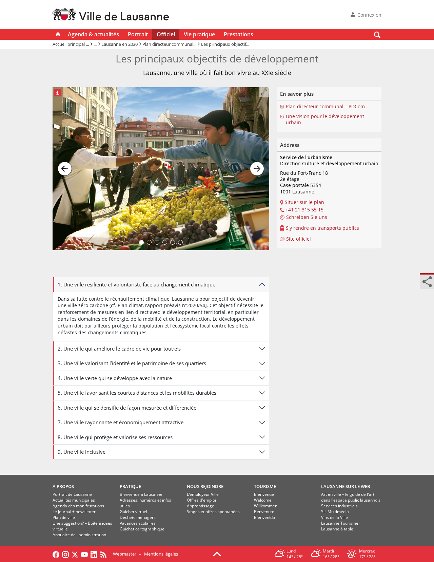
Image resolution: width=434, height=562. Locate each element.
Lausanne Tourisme (339, 523)
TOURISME (265, 486)
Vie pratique (199, 34)
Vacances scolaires (138, 523)
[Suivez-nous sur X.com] (75, 554)
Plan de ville (64, 517)
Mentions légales (161, 554)
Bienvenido (264, 517)
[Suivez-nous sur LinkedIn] (94, 554)
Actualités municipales (74, 500)
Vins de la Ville (334, 517)
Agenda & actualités (93, 34)
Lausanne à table (337, 529)
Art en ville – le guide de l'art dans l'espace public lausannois (350, 497)
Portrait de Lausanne (72, 494)
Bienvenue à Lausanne (141, 494)
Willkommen (265, 506)
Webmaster (124, 554)
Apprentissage (200, 506)
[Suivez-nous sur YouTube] (84, 554)
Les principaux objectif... (225, 44)
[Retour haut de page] (217, 553)
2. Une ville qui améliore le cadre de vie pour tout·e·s (119, 348)
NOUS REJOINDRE (205, 486)
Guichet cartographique (142, 529)
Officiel (166, 34)
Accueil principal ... (71, 44)
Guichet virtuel (133, 511)
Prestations (238, 34)
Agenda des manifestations (78, 506)
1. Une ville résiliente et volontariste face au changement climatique (136, 284)
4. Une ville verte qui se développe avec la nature (115, 378)
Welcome (263, 500)
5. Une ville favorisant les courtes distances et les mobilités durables (137, 392)
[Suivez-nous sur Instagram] (65, 554)
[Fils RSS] (105, 554)
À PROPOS (63, 486)
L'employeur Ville (203, 494)
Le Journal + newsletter (74, 511)
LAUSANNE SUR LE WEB (345, 486)
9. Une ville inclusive (81, 451)
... (95, 44)
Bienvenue (264, 494)
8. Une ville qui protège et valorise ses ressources (115, 437)
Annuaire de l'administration (79, 535)
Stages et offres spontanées (213, 511)
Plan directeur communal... (169, 44)
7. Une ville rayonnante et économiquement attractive (120, 422)
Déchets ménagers (138, 517)
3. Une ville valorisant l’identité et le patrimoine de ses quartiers (132, 363)
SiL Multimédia (335, 511)
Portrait (138, 34)
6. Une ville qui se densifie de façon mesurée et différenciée (127, 407)
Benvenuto (264, 511)
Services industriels (339, 506)
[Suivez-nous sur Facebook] (56, 554)
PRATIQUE (130, 486)
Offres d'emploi (201, 500)
